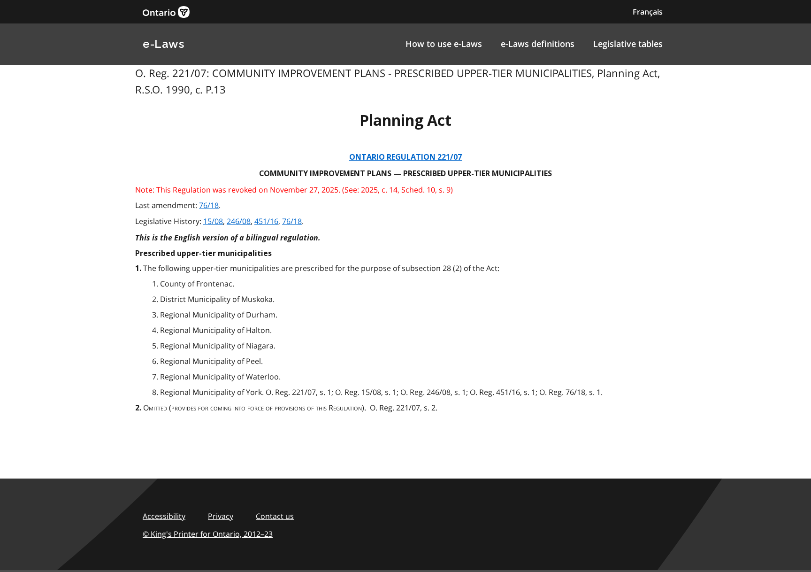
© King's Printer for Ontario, (208, 534)
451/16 (266, 221)
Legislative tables (628, 43)
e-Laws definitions (537, 43)
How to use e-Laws (444, 43)
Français (648, 12)
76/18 (209, 205)
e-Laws (163, 44)
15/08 (213, 221)
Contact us (275, 516)
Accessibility (164, 516)
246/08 (239, 221)
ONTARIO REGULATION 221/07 (405, 157)
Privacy (220, 516)
